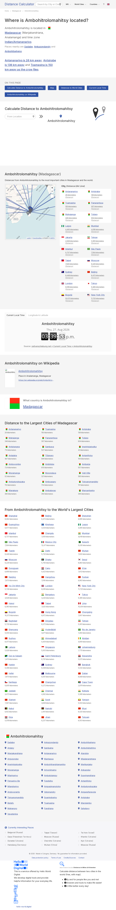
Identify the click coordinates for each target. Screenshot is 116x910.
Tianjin (12, 551)
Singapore (50, 647)
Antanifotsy (87, 455)
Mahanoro (12, 808)
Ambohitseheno (13, 51)
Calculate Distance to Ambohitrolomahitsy (25, 88)
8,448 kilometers (72, 276)
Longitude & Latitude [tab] (38, 315)
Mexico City (50, 542)
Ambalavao (50, 490)
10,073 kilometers (72, 299)
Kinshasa (49, 524)
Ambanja (86, 464)
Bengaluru (50, 594)
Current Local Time (97, 88)
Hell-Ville (86, 473)
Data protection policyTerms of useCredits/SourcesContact (58, 858)
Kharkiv (88, 837)
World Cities (79, 4)
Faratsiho (48, 781)
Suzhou (12, 638)
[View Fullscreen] (52, 196)
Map (52, 88)
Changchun (50, 682)
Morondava (50, 473)
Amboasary (50, 482)
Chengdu (49, 533)
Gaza (19, 837)
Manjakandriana (14, 753)
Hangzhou (50, 577)
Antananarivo (71, 191)
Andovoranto (13, 792)
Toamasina (70, 203)
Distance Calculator (19, 4)
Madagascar (33, 407)
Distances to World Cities (71, 88)
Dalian (85, 673)
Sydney (68, 272)
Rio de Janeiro (88, 629)
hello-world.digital (23, 906)
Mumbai (95, 226)
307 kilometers (97, 207)
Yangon (85, 699)
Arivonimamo (50, 770)
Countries (93, 4)
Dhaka (48, 559)
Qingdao (49, 621)
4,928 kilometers (71, 242)
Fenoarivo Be (13, 781)
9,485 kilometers (97, 288)
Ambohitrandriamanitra (54, 764)
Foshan (85, 577)
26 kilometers (70, 196)
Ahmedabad (51, 638)
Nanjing (12, 577)
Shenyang (13, 629)
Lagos (68, 226)
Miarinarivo (12, 775)
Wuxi (84, 708)
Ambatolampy (50, 775)
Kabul (11, 708)
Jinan (47, 717)
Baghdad (13, 621)
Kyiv (86, 841)
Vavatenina (12, 814)
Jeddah (12, 691)
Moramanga (14, 473)
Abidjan (85, 638)
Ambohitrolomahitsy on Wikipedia (21, 94)
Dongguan (13, 568)
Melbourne (50, 673)
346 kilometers (71, 219)
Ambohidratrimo (88, 748)
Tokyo (94, 283)
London (68, 283)
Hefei (11, 673)
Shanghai (13, 516)
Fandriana (48, 808)
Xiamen (12, 699)
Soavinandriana (88, 775)
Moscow (95, 260)
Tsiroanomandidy (90, 482)
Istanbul (69, 249)
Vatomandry (49, 792)
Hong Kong (50, 612)
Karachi (85, 542)
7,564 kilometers (97, 253)
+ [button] (52, 187)
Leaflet (29, 238)
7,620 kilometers (71, 265)
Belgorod (15, 832)
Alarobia (85, 753)
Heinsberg (16, 845)
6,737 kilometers (71, 253)
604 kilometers (97, 219)
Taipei (68, 260)
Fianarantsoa (97, 203)
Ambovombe (15, 464)
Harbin (12, 664)
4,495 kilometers (72, 230)
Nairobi (48, 708)
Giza (11, 717)
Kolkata (85, 691)
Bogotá (68, 295)
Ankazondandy (42, 46)
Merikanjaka (86, 764)
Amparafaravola (88, 792)
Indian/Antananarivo (18, 41)
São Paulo (96, 249)
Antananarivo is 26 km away (23, 60)
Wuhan (85, 551)
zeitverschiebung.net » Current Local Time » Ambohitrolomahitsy (61, 346)
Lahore (12, 647)
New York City (98, 295)
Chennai (49, 691)
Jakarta (68, 237)
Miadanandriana (88, 759)
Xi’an (84, 568)
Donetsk (15, 841)
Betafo (10, 803)
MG (67, 4)
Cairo (47, 568)
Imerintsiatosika (89, 447)
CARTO (52, 238)
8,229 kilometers (97, 265)
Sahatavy (85, 808)
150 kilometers (71, 207)
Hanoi (11, 603)
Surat (47, 699)
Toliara (94, 214)
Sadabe (28, 46)
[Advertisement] (85, 41)
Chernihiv (52, 841)
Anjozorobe (12, 759)
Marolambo (86, 803)
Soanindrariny (50, 797)
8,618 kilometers (71, 288)
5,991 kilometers (97, 242)
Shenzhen (86, 516)
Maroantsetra (88, 490)
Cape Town (87, 682)
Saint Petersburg (53, 656)
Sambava (49, 447)
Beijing (94, 272)
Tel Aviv (87, 833)
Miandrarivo (13, 786)
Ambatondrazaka (17, 482)
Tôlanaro (49, 455)
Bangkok (86, 664)
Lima (84, 603)
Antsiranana (14, 447)
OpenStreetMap (37, 238)
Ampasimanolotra (52, 786)
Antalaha (13, 455)
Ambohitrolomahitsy (30, 371)
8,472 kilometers (97, 276)
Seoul (84, 559)
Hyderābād (50, 629)
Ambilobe (49, 464)
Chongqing (87, 612)
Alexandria (87, 656)
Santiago (13, 682)
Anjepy (10, 748)
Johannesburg (88, 647)
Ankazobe (85, 770)
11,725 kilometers (97, 299)
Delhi (47, 551)
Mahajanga (70, 214)
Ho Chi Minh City (17, 586)
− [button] (52, 191)
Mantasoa (48, 759)
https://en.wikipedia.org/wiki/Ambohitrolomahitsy (36, 380)
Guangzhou (14, 524)
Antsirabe (95, 191)
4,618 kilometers (97, 230)
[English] (108, 4)
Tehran (94, 237)
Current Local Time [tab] (15, 315)
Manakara (13, 490)
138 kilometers (96, 196)
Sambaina (48, 748)
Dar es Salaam (15, 656)
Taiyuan (85, 717)
